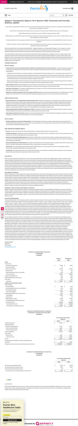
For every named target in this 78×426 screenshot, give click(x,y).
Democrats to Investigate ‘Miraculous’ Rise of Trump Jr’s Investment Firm (47, 1)
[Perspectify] (2, 211)
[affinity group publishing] (2, 214)
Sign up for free (12, 420)
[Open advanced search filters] (66, 15)
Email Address (7, 415)
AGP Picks (3, 1)
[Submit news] (2, 208)
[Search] (63, 15)
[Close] (22, 401)
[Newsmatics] (2, 217)
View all (75, 1)
